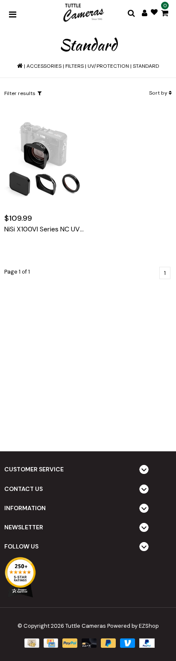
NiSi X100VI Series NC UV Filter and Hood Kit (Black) (44, 229)
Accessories (44, 66)
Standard (146, 66)
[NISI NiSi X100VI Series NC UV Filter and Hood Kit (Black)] (44, 158)
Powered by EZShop (133, 625)
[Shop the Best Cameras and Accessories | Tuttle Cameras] (83, 13)
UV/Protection (108, 66)
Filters (74, 66)
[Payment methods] (30, 643)
